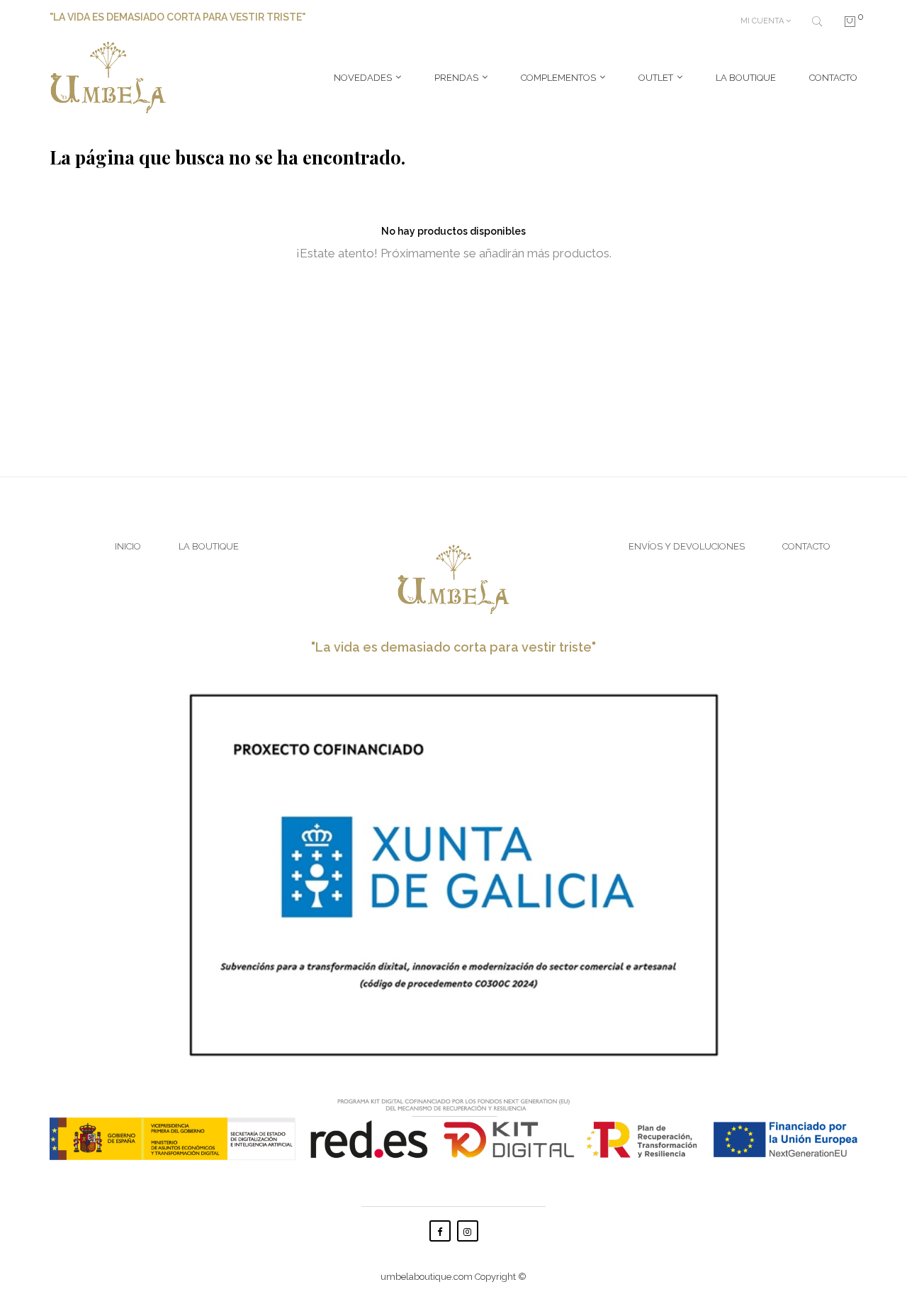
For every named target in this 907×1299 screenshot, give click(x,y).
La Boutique (209, 546)
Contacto (806, 546)
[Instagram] (467, 1231)
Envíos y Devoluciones (687, 546)
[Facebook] (440, 1231)
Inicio (128, 546)
